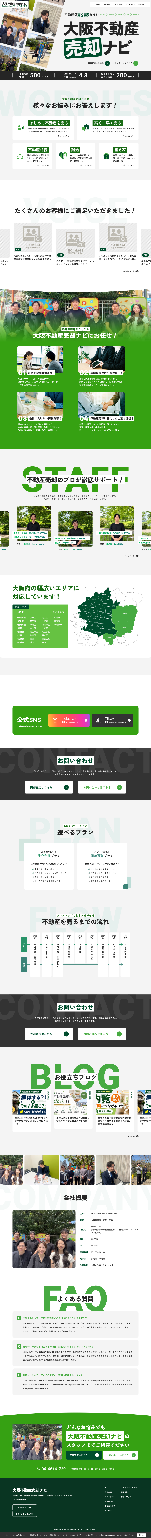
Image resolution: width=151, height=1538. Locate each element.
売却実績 (107, 4)
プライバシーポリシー (130, 1487)
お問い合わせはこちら (97, 787)
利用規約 (124, 1492)
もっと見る (132, 1136)
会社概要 (141, 4)
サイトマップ (126, 1496)
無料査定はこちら (25, 1507)
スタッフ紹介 (117, 4)
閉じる (141, 1535)
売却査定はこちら (41, 787)
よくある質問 (130, 4)
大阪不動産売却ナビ (29, 1490)
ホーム (98, 4)
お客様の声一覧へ (129, 271)
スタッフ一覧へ (130, 556)
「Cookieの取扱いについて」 (112, 1535)
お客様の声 (109, 1501)
